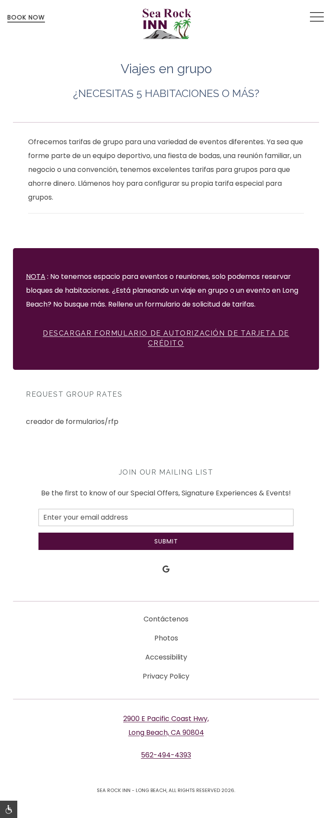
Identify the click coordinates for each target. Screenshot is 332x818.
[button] (317, 17)
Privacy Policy (166, 676)
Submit (166, 541)
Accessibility (166, 657)
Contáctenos (166, 619)
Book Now (26, 17)
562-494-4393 (166, 755)
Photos (166, 638)
